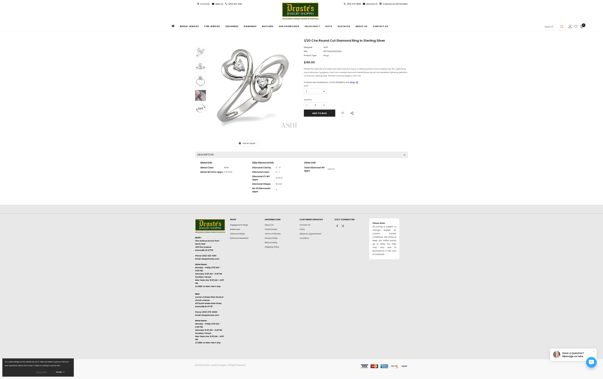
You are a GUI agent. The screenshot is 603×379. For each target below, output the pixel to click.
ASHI (325, 47)
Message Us (372, 4)
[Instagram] (343, 226)
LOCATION (205, 4)
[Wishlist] (575, 26)
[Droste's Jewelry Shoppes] (300, 11)
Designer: (308, 47)
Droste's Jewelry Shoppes (215, 365)
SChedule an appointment (395, 4)
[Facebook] (337, 226)
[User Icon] (570, 26)
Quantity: (308, 100)
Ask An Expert (249, 143)
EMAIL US (219, 4)
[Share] (351, 113)
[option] (254, 85)
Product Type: (310, 55)
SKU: (306, 51)
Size (306, 86)
